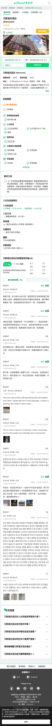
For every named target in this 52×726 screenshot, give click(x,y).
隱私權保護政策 (9, 716)
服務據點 (41, 666)
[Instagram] (25, 688)
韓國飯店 (12, 8)
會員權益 (21, 666)
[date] (14, 60)
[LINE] (38, 688)
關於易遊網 (11, 666)
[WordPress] (32, 688)
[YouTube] (18, 688)
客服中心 (31, 666)
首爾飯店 (20, 8)
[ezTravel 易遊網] (26, 3)
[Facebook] (12, 688)
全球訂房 (4, 8)
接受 (26, 722)
